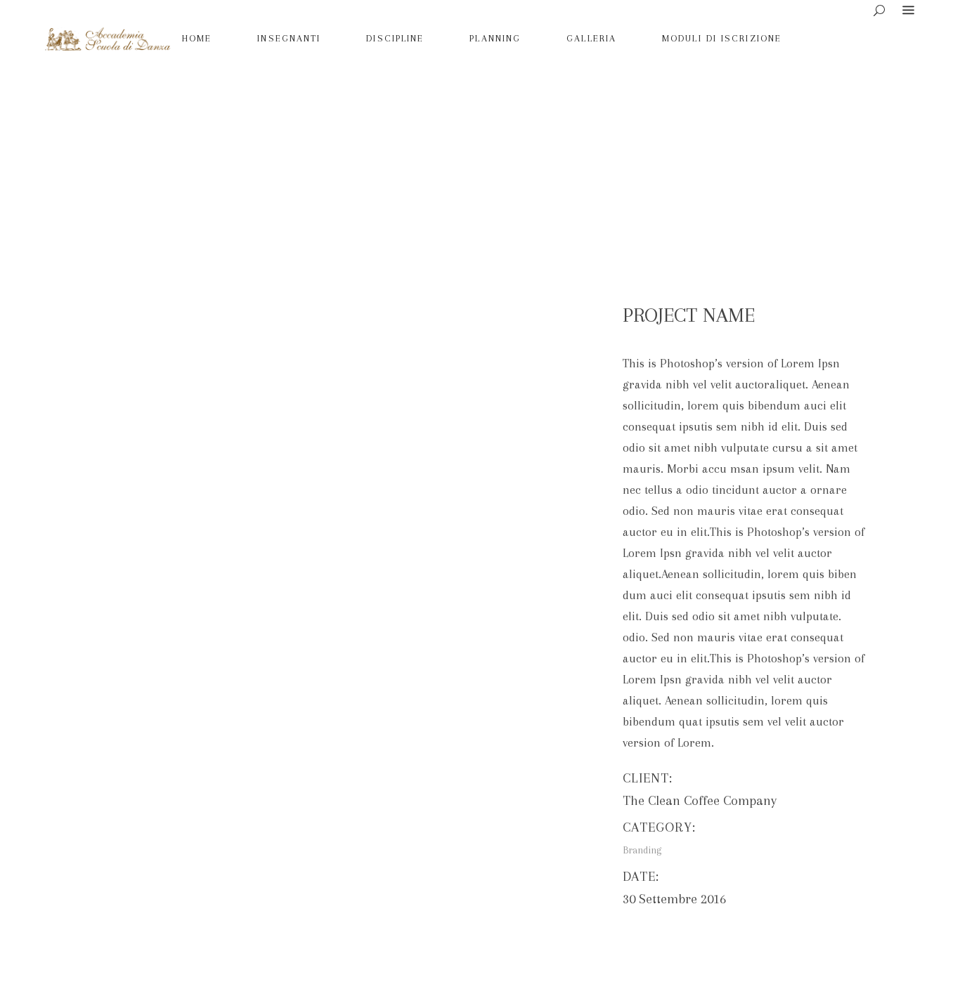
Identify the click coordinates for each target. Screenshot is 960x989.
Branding (430, 150)
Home (383, 150)
